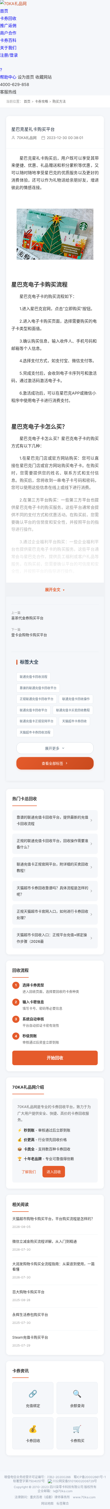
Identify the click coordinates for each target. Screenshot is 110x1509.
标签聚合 (63, 1503)
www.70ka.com (84, 1497)
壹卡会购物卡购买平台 (29, 635)
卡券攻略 (41, 101)
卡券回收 (8, 18)
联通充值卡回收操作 (76, 699)
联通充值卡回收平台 (33, 710)
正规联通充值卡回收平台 (36, 699)
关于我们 (8, 47)
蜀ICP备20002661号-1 (90, 1477)
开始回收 (55, 1057)
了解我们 (28, 1172)
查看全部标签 (52, 763)
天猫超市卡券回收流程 (35, 732)
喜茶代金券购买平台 (27, 618)
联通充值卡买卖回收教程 (73, 710)
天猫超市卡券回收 (74, 721)
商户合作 (8, 32)
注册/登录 (9, 55)
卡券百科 (8, 40)
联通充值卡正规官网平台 (36, 721)
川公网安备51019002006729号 (75, 1481)
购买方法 (59, 101)
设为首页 (26, 77)
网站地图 (47, 1503)
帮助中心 (8, 77)
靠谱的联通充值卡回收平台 (38, 688)
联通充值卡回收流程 (33, 677)
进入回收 (54, 1172)
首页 (4, 11)
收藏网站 (43, 77)
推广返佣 (8, 25)
